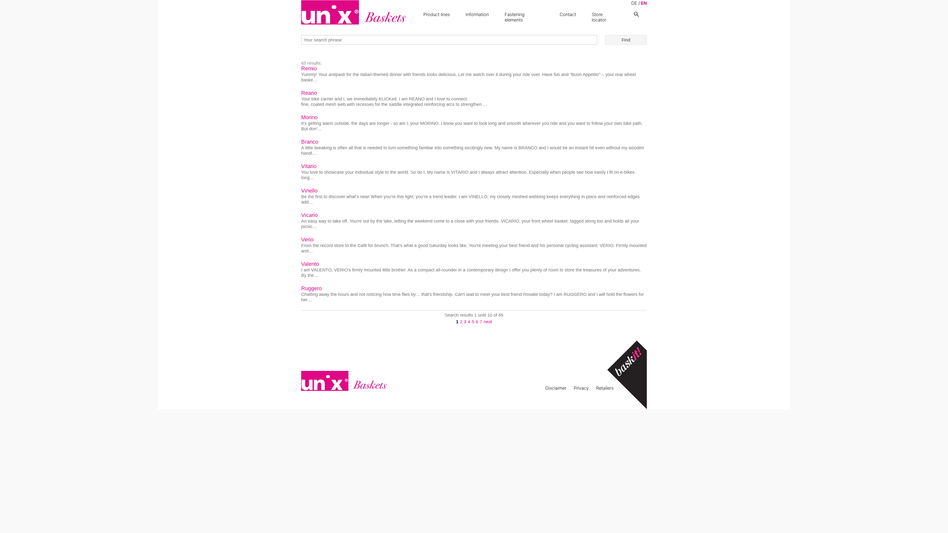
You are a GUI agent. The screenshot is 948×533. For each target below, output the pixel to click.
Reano (309, 93)
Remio (309, 68)
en (644, 3)
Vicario (309, 215)
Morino (309, 117)
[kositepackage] (353, 12)
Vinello (309, 191)
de (634, 3)
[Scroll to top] (936, 521)
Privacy (581, 388)
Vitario (308, 166)
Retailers (604, 388)
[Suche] (636, 14)
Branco (309, 142)
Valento (310, 264)
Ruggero (311, 288)
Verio (307, 239)
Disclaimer (555, 388)
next (488, 321)
